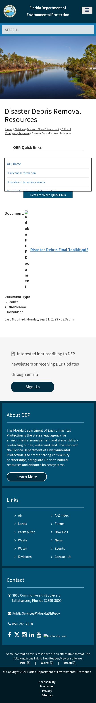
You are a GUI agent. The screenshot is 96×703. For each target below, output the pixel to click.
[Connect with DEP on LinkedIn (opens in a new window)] (32, 633)
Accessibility (47, 682)
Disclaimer (47, 686)
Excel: (68, 663)
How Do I (61, 532)
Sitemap (47, 695)
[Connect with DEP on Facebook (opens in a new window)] (10, 633)
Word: (45, 663)
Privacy (47, 691)
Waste (22, 540)
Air (20, 515)
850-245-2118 (22, 624)
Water (22, 548)
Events (60, 548)
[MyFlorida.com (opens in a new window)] (56, 634)
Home (8, 129)
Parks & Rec (26, 532)
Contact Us (63, 557)
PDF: (23, 663)
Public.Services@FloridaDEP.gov (36, 613)
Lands (22, 524)
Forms (60, 524)
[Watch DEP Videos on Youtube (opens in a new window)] (39, 633)
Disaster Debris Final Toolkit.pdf (59, 249)
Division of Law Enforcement (43, 129)
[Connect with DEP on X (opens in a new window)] (17, 633)
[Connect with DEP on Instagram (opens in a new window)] (24, 633)
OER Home (14, 164)
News (59, 540)
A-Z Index (62, 515)
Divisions (20, 129)
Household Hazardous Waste (26, 182)
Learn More (27, 476)
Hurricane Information (21, 173)
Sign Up (33, 386)
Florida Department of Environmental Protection (59, 672)
